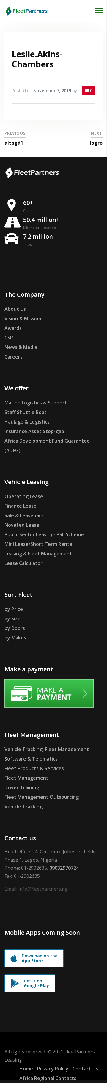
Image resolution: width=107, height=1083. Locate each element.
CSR (8, 337)
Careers (13, 356)
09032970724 (64, 868)
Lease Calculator (23, 563)
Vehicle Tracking (23, 806)
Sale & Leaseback (24, 515)
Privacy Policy (52, 1068)
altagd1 (13, 143)
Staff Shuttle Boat (25, 412)
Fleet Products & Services (34, 768)
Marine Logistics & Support (35, 402)
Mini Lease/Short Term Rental (38, 544)
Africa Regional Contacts (47, 1078)
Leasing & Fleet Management (38, 553)
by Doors (14, 628)
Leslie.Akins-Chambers (37, 59)
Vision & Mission (22, 318)
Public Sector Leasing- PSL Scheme (44, 534)
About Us (15, 309)
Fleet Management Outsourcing (41, 797)
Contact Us (85, 1068)
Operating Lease (23, 496)
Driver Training (21, 787)
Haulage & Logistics (27, 421)
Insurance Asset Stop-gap (34, 431)
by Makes (15, 637)
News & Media (20, 347)
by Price (13, 609)
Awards (13, 328)
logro (96, 143)
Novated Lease (21, 525)
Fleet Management (26, 778)
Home (26, 1068)
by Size (12, 618)
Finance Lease (20, 506)
